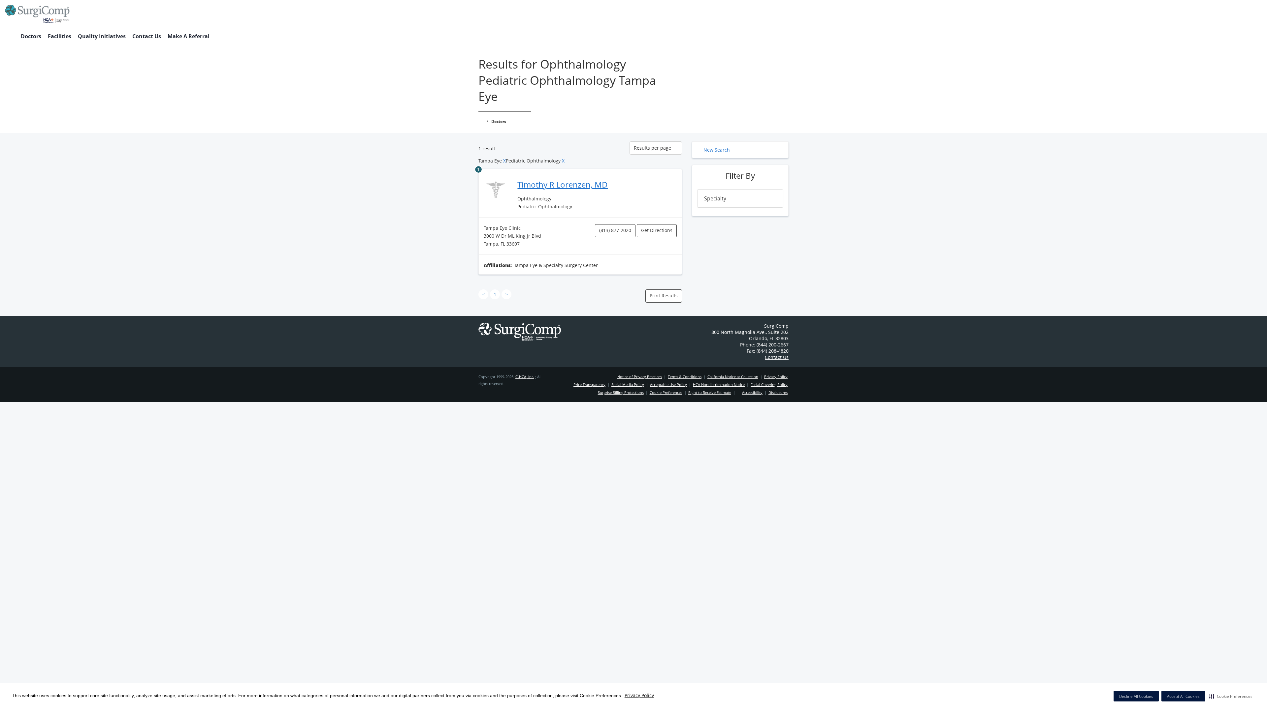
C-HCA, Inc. (524, 376)
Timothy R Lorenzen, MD (562, 184)
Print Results (664, 295)
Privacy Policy (639, 695)
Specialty (715, 198)
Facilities (59, 36)
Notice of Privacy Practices (639, 376)
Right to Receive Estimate (709, 392)
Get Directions (656, 230)
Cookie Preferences (666, 392)
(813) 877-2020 (615, 230)
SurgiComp (776, 326)
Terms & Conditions (684, 376)
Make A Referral (189, 36)
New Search (716, 150)
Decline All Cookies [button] (1136, 696)
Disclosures (778, 392)
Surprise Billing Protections (621, 392)
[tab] (740, 198)
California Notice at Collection (732, 376)
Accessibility (752, 392)
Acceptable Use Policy (668, 384)
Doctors (31, 36)
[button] (1231, 696)
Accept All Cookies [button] (1183, 696)
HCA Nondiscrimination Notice (719, 384)
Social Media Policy (627, 384)
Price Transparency (589, 384)
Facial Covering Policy (769, 384)
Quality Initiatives (102, 36)
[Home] (9, 37)
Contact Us (146, 36)
